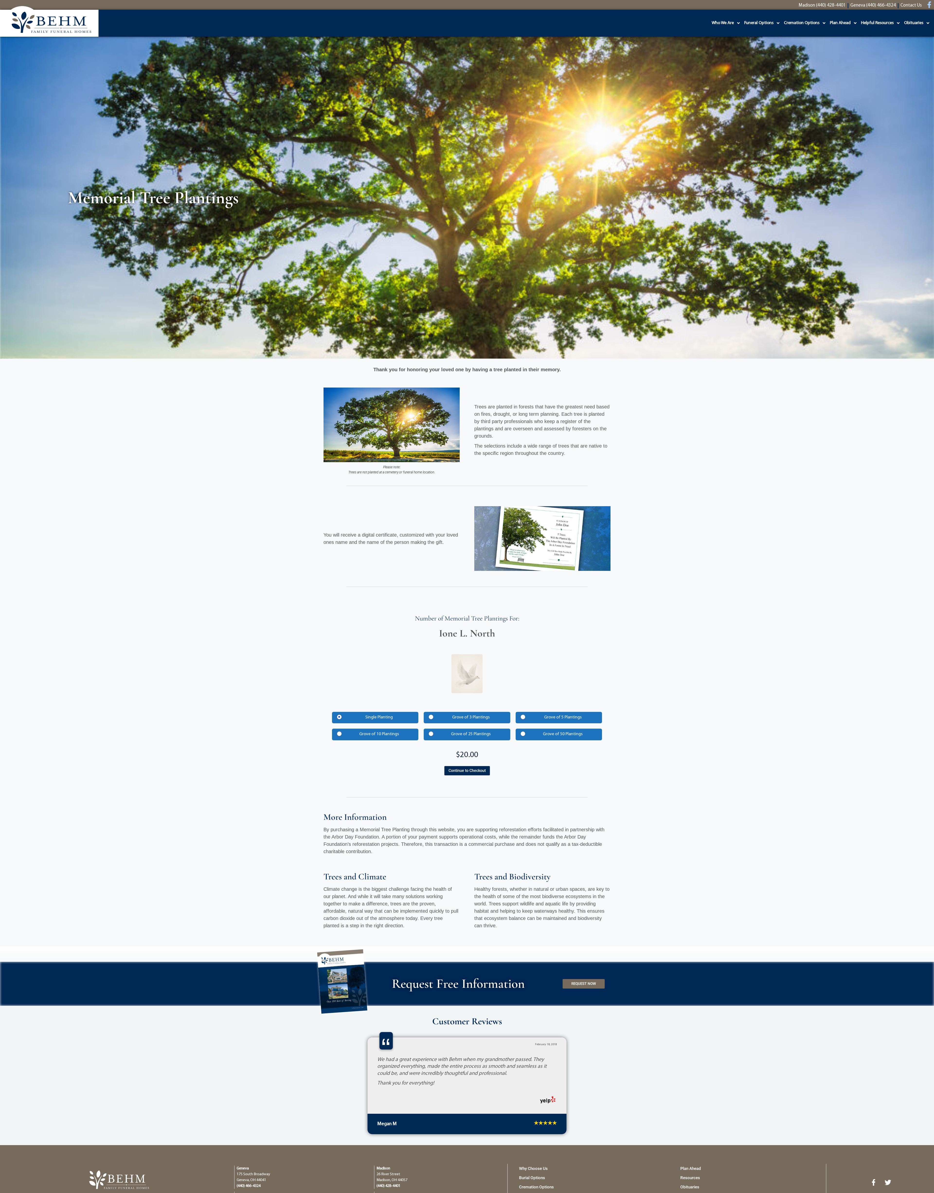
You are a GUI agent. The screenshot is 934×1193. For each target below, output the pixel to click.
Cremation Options (801, 23)
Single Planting (379, 717)
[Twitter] (887, 1182)
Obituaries (913, 23)
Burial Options (532, 1177)
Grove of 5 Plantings (563, 717)
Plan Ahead (840, 23)
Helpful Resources (877, 23)
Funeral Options (758, 23)
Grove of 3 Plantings (471, 717)
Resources (690, 1177)
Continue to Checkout (467, 770)
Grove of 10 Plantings (379, 734)
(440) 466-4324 (248, 1186)
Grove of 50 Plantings (563, 734)
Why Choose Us (533, 1168)
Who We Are (723, 23)
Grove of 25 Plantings (471, 734)
